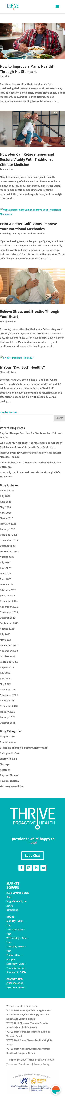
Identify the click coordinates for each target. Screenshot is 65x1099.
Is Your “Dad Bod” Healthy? (22, 367)
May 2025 (5, 573)
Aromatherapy (8, 742)
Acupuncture (7, 169)
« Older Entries (8, 412)
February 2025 (8, 590)
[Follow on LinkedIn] (36, 868)
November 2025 (9, 540)
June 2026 (5, 501)
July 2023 (5, 634)
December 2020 (9, 706)
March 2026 (6, 518)
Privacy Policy (42, 1064)
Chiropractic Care (10, 753)
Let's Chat (32, 856)
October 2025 (7, 545)
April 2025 (6, 579)
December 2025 (9, 534)
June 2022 (5, 678)
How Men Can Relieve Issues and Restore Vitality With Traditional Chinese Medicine (27, 159)
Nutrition (5, 76)
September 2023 (9, 623)
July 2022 (5, 673)
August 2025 (7, 556)
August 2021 (7, 700)
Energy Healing (8, 321)
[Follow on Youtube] (43, 868)
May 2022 (5, 684)
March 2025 (6, 584)
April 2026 (6, 512)
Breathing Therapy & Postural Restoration (22, 233)
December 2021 (9, 689)
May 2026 (5, 507)
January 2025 (7, 595)
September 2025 (9, 551)
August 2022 (7, 667)
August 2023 (7, 628)
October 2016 (7, 722)
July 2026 (5, 496)
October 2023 (7, 617)
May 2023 (5, 639)
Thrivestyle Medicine (12, 786)
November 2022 (9, 650)
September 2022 (9, 661)
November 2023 (9, 612)
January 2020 (7, 711)
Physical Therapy (9, 780)
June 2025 (5, 568)
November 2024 (9, 606)
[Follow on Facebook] (21, 868)
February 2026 (8, 523)
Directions (12, 909)
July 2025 (5, 562)
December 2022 (9, 645)
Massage (5, 764)
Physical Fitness (8, 372)
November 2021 (9, 695)
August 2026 (7, 490)
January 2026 (7, 529)
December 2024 (9, 601)
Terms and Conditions (19, 1064)
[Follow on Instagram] (29, 868)
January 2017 (7, 717)
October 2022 (7, 656)
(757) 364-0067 (14, 983)
